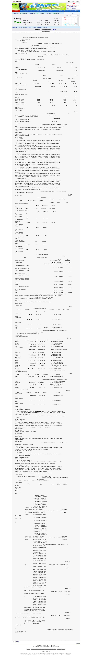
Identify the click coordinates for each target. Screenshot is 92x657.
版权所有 (48, 651)
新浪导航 (77, 1)
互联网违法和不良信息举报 (43, 646)
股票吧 (60, 11)
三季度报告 (45, 27)
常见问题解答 (35, 646)
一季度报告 (39, 27)
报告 (48, 11)
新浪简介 (28, 649)
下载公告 (54, 29)
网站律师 (49, 649)
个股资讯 (20, 27)
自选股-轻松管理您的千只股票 (72, 5)
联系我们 (41, 649)
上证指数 (14, 13)
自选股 (76, 11)
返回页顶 (78, 643)
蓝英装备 (17, 19)
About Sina (33, 649)
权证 (45, 11)
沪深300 (47, 13)
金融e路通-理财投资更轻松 (72, 6)
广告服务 (37, 649)
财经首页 (69, 1)
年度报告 (29, 27)
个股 (38, 11)
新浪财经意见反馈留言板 (54, 646)
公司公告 (25, 27)
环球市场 (52, 11)
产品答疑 (63, 649)
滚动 (28, 11)
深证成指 (31, 13)
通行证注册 (59, 649)
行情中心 (72, 11)
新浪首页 (73, 1)
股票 (21, 11)
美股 (67, 11)
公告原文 (17, 641)
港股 (64, 11)
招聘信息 (45, 649)
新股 (41, 11)
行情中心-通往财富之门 (71, 8)
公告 (31, 11)
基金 (25, 11)
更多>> (69, 13)
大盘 (35, 11)
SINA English (53, 649)
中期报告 (34, 27)
